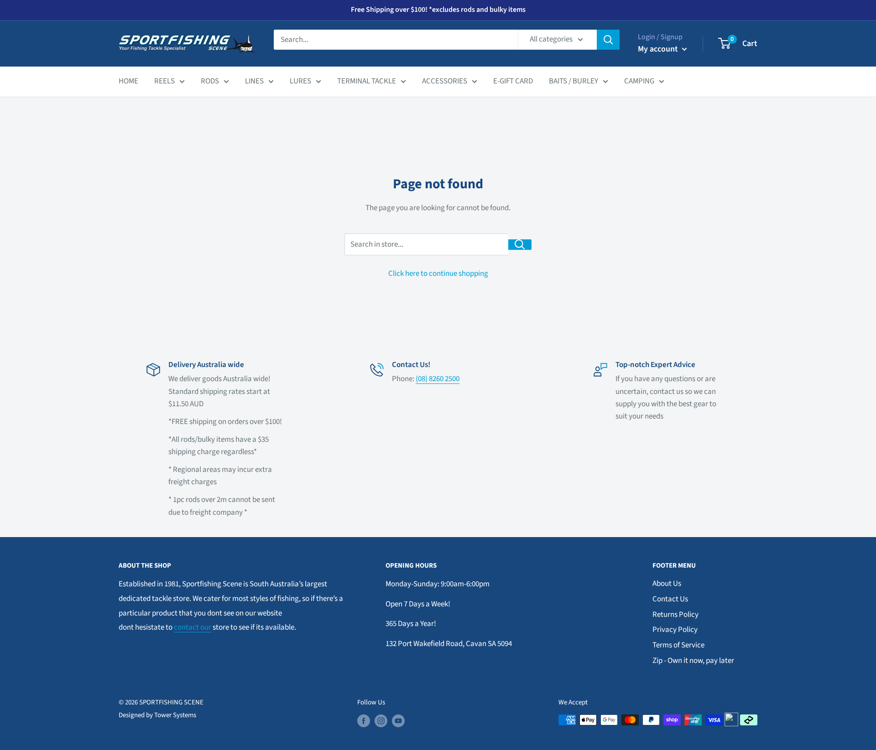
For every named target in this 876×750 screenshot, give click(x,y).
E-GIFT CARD (513, 81)
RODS (210, 81)
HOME (128, 81)
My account (659, 49)
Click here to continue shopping (438, 273)
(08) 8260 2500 (437, 378)
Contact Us (670, 599)
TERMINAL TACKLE (366, 81)
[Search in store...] (520, 244)
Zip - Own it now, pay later (693, 660)
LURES (300, 81)
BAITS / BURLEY (573, 81)
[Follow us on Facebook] (363, 720)
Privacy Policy (675, 629)
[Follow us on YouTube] (398, 720)
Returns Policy (675, 614)
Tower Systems (175, 715)
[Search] (608, 40)
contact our (192, 627)
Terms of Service (678, 645)
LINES (254, 81)
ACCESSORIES (444, 81)
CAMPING (639, 81)
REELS (164, 81)
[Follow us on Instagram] (381, 720)
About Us (666, 583)
